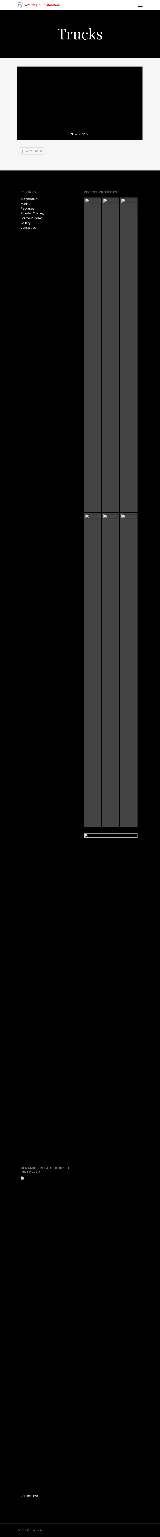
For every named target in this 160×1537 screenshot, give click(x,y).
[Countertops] (92, 355)
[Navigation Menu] (140, 5)
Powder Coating (32, 213)
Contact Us (28, 227)
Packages (27, 208)
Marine (25, 203)
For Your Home (32, 218)
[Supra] (129, 355)
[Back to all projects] (20, 34)
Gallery (26, 222)
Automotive (29, 198)
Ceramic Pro (29, 1496)
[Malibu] (92, 670)
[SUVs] (129, 670)
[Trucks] (110, 670)
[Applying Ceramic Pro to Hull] (110, 355)
